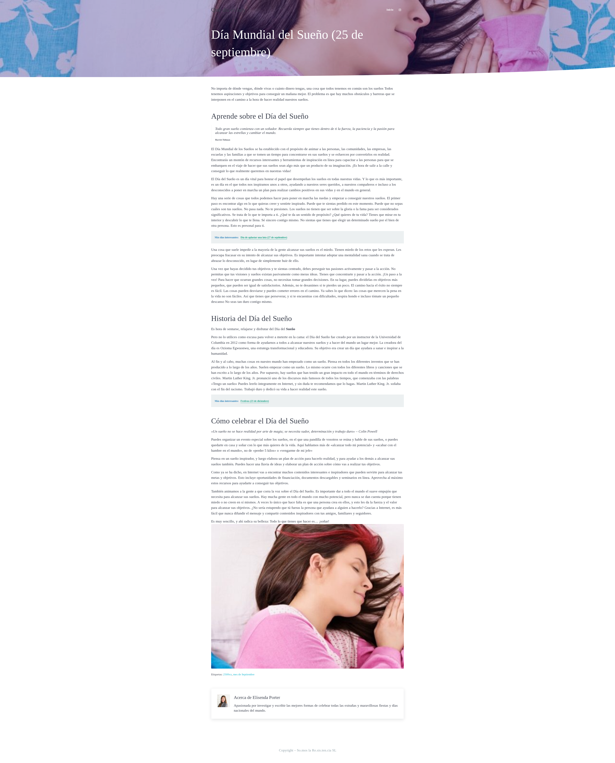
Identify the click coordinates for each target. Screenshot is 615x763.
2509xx (227, 674)
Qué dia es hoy (228, 10)
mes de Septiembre (244, 674)
